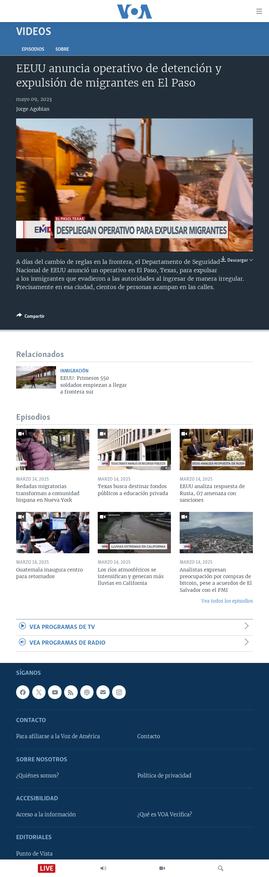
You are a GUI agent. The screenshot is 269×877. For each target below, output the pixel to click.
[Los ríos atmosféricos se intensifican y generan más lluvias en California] (134, 532)
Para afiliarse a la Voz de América (58, 736)
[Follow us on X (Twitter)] (39, 692)
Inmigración (74, 371)
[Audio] (103, 868)
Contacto (148, 736)
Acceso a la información (46, 814)
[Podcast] (87, 692)
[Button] (30, 317)
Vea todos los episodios (227, 601)
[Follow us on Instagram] (118, 692)
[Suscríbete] (103, 692)
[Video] (162, 868)
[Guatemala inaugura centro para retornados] (52, 532)
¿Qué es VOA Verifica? (164, 814)
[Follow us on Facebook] (22, 692)
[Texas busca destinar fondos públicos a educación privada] (134, 449)
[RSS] (70, 692)
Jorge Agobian (32, 109)
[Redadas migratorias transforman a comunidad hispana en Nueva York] (52, 449)
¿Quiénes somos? (37, 775)
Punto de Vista (34, 853)
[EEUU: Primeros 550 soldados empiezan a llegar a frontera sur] (36, 377)
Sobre (62, 49)
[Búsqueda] (220, 868)
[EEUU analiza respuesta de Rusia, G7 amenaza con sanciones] (216, 449)
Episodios (33, 49)
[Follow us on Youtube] (54, 692)
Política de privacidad (164, 775)
